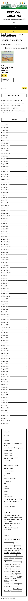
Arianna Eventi (8, 450)
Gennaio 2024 (5, 205)
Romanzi (6, 491)
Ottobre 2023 (5, 213)
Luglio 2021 (4, 278)
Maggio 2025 (4, 163)
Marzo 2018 (4, 374)
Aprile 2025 (4, 166)
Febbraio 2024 (5, 202)
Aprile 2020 (4, 309)
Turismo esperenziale (8, 588)
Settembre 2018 (5, 358)
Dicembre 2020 (5, 288)
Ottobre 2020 (5, 293)
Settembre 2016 (5, 420)
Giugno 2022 (4, 254)
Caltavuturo (18, 546)
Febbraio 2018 (5, 376)
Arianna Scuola (8, 455)
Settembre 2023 (5, 215)
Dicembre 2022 (5, 239)
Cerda (11, 548)
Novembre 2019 (5, 322)
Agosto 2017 (4, 392)
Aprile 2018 (4, 371)
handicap (6, 559)
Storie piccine (8, 496)
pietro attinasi (10, 574)
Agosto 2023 (4, 218)
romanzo (14, 578)
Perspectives (7, 481)
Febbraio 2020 (5, 314)
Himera (6, 476)
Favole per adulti (9, 470)
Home (3, 34)
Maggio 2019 (4, 337)
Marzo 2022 (4, 262)
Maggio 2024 (4, 195)
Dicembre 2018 (5, 350)
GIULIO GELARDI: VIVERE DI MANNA (10, 105)
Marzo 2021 (4, 285)
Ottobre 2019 (5, 324)
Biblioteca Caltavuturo (9, 543)
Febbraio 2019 (5, 345)
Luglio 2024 (4, 189)
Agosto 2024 (4, 187)
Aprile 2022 (4, 260)
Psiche (6, 486)
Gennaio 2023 (5, 236)
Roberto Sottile (8, 578)
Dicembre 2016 (5, 413)
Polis (5, 483)
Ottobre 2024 (5, 182)
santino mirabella (14, 580)
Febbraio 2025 (5, 171)
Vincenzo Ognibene (16, 590)
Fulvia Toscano (8, 554)
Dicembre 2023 (5, 208)
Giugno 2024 (4, 192)
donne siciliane (12, 550)
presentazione (12, 576)
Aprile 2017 (4, 402)
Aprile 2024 (4, 197)
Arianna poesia (8, 453)
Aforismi (6, 435)
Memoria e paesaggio (9, 478)
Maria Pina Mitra (16, 564)
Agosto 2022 (4, 249)
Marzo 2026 (4, 138)
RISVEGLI (6, 489)
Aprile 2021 (4, 283)
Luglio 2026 (4, 127)
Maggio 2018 (4, 369)
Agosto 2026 (4, 125)
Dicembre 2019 (5, 319)
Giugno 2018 (4, 366)
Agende (6, 438)
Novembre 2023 (5, 210)
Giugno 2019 (4, 335)
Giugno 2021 (4, 280)
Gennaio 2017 (5, 410)
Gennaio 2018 (5, 379)
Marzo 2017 (4, 405)
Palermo (7, 569)
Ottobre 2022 (5, 244)
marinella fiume (9, 566)
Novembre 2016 (5, 415)
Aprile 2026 (4, 135)
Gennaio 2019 (5, 348)
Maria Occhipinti (8, 564)
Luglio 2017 (4, 395)
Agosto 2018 (4, 361)
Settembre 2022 (5, 247)
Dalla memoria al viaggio (11, 465)
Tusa (15, 588)
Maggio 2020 (4, 306)
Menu (14, 22)
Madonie (8, 562)
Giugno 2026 (4, 130)
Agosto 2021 (4, 275)
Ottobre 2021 (5, 270)
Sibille (6, 494)
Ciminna (15, 548)
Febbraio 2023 (5, 234)
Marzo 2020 (4, 311)
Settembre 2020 (5, 296)
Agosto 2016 (4, 423)
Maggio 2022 (4, 257)
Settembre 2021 (5, 273)
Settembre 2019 (5, 327)
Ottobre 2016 (5, 418)
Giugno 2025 (4, 161)
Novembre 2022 (5, 241)
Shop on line (11, 34)
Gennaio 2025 (5, 174)
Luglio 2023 (4, 221)
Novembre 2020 (5, 291)
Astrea (6, 463)
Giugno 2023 (4, 223)
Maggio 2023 (4, 226)
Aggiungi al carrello (6, 80)
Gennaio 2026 (5, 143)
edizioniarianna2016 (9, 598)
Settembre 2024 (5, 184)
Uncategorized (8, 504)
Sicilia (9, 583)
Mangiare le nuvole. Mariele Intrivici (12, 103)
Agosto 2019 (4, 330)
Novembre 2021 (5, 267)
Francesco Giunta (15, 552)
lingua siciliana (19, 559)
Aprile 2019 (4, 340)
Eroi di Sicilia (8, 468)
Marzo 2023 (4, 231)
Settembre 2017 (5, 389)
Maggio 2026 (4, 132)
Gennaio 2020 (5, 317)
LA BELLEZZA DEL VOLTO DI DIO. (10, 108)
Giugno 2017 (4, 397)
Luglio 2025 (4, 158)
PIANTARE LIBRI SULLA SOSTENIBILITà (11, 100)
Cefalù (6, 548)
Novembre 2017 (5, 384)
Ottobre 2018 (5, 356)
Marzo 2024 (4, 200)
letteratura (12, 559)
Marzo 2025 (4, 169)
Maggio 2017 (4, 400)
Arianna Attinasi (13, 539)
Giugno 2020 (4, 304)
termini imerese (17, 586)
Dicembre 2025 (5, 145)
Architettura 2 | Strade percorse (13, 448)
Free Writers (7, 473)
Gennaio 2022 (5, 265)
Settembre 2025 (5, 153)
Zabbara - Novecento (9, 506)
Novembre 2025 (5, 148)
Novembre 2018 (5, 353)
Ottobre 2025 (5, 151)
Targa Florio (9, 586)
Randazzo (19, 576)
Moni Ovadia (18, 566)
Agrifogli (6, 440)
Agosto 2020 (4, 298)
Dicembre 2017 (5, 382)
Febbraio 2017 (5, 407)
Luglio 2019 (4, 332)
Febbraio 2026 (5, 140)
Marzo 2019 (4, 343)
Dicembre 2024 (5, 176)
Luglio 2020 (4, 301)
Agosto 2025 (4, 156)
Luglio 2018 (4, 363)
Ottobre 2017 (5, 387)
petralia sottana (15, 571)
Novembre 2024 (5, 179)
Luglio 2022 (4, 252)
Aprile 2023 (4, 228)
